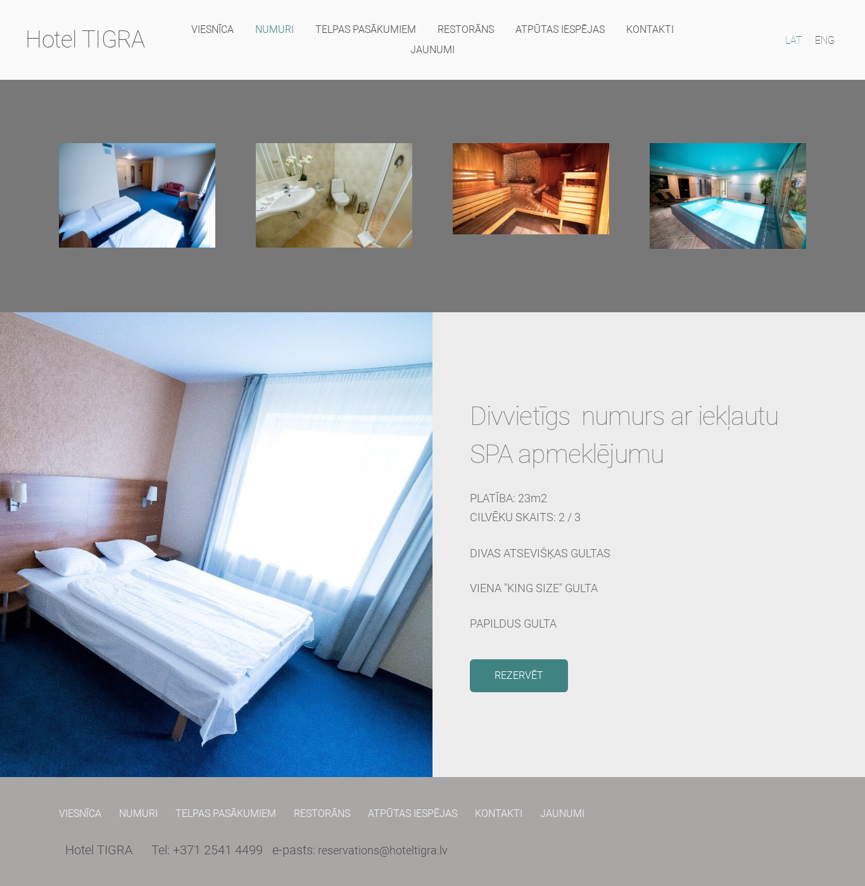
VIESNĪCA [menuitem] (212, 29)
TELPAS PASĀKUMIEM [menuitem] (365, 29)
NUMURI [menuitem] (274, 29)
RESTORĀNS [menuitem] (466, 29)
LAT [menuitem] (793, 40)
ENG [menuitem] (825, 40)
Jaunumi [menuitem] (432, 50)
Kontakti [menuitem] (650, 29)
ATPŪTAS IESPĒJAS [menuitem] (560, 29)
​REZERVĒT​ (519, 675)
